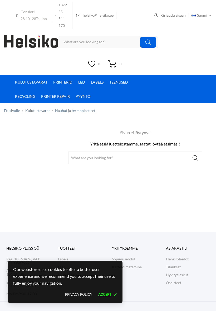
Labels (97, 82)
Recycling (25, 96)
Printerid (62, 82)
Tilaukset (173, 267)
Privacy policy (78, 294)
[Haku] (148, 42)
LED (81, 82)
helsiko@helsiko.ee (98, 15)
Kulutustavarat (31, 82)
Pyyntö (83, 96)
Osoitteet (173, 282)
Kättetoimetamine (127, 267)
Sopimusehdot (123, 259)
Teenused (118, 82)
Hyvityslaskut (177, 275)
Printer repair (55, 96)
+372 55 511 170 (62, 15)
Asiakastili (176, 248)
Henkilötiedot (177, 259)
